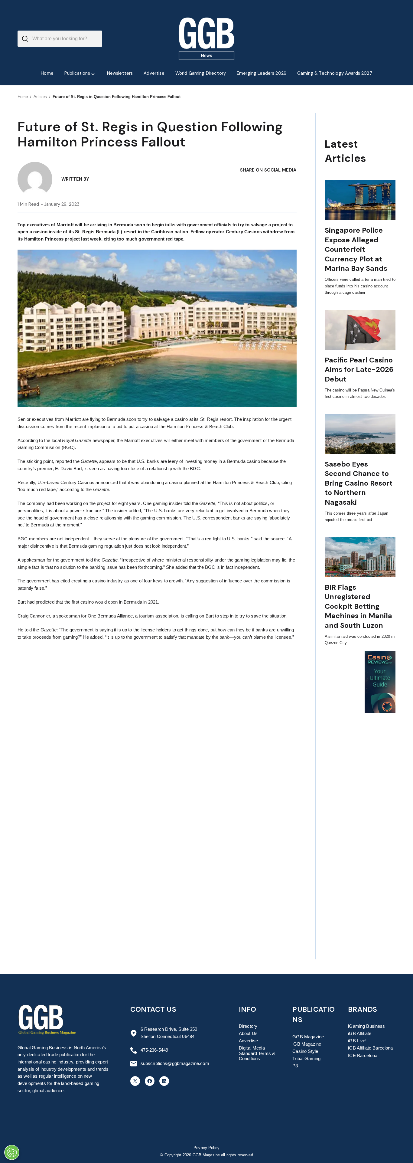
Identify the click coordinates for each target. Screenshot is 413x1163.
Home (23, 96)
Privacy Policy (206, 1148)
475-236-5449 (154, 1050)
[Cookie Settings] (11, 1152)
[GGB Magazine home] (206, 39)
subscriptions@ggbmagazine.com (175, 1063)
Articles (40, 96)
